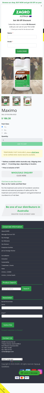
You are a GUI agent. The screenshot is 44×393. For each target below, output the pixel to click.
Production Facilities (7, 247)
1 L (4, 127)
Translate (17, 362)
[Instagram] (39, 372)
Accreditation (5, 255)
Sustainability (5, 262)
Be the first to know (7, 301)
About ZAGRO (5, 231)
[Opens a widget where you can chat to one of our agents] (29, 373)
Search (26, 288)
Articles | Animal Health (8, 275)
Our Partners (5, 244)
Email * (4, 313)
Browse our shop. (9, 2)
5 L (4, 130)
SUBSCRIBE (22, 51)
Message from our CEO (8, 234)
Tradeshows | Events (8, 265)
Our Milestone (6, 241)
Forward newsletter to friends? (12, 330)
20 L (5, 133)
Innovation (4, 259)
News (3, 269)
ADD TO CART (22, 144)
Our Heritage (5, 238)
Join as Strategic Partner (8, 251)
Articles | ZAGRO (6, 272)
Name (3, 304)
